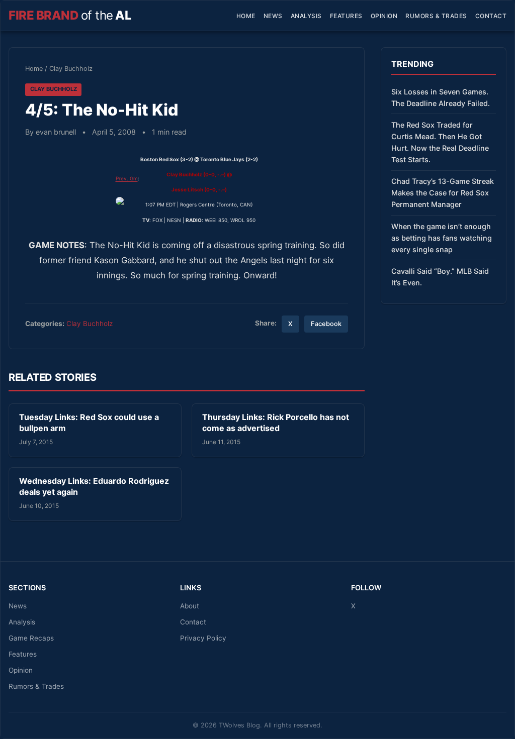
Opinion (384, 16)
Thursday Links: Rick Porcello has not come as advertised (275, 422)
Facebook (326, 324)
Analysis (306, 16)
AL (70, 15)
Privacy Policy (203, 638)
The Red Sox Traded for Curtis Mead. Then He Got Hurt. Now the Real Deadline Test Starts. (440, 142)
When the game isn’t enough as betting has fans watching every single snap (441, 238)
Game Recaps (31, 638)
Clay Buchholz (71, 68)
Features (346, 16)
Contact (491, 16)
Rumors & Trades (436, 16)
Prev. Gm (127, 178)
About (189, 606)
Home (245, 16)
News (273, 16)
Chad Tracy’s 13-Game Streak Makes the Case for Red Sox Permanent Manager (442, 192)
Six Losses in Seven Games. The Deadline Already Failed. (440, 97)
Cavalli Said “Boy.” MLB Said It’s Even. (440, 277)
